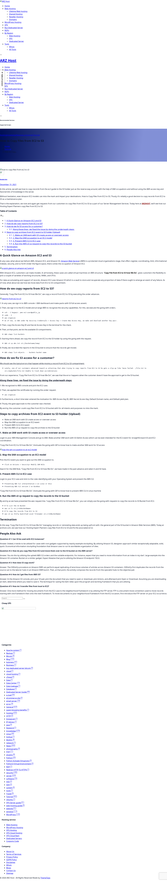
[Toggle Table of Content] (1, 216)
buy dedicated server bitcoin (19, 668)
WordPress (13, 814)
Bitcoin (10, 656)
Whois (11, 47)
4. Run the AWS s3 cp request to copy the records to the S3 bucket (42, 243)
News (18, 135)
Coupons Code (12, 841)
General (11, 707)
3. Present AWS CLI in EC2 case (26, 241)
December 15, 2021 (8, 184)
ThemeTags (45, 878)
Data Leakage (13, 686)
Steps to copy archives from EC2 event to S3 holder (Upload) (33, 232)
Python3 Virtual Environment (19, 764)
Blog (10, 659)
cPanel (10, 677)
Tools (7, 44)
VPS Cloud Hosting (14, 833)
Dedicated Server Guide (18, 692)
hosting (3, 135)
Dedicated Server (16, 41)
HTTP (9, 716)
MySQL (10, 740)
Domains (13, 19)
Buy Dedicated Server (14, 27)
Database (11, 689)
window (11, 811)
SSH (9, 785)
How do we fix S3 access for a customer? (25, 226)
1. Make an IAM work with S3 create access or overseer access (41, 235)
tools (9, 790)
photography (13, 749)
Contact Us (11, 870)
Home (7, 6)
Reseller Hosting (16, 17)
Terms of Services (13, 854)
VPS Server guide (15, 802)
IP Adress (11, 722)
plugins (10, 755)
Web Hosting (10, 8)
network (11, 743)
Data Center (13, 683)
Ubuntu (10, 799)
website (11, 808)
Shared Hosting (15, 14)
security (24, 135)
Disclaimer (10, 862)
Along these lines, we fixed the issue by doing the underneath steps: (43, 229)
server (30, 135)
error (9, 704)
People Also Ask (14, 249)
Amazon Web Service (70, 261)
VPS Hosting (11, 830)
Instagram (11, 719)
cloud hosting (13, 674)
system (10, 787)
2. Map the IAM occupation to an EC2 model (32, 238)
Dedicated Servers (14, 838)
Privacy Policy (12, 857)
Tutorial (36, 135)
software (11, 778)
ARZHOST (146, 203)
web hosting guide (15, 805)
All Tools (12, 49)
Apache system (13, 650)
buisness (11, 662)
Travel (10, 793)
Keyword (11, 728)
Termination (12, 246)
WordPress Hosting (13, 22)
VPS (6, 25)
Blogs (8, 868)
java (9, 725)
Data (9, 680)
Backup (10, 653)
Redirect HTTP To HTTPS (17, 770)
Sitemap (9, 873)
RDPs (7, 30)
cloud (9, 671)
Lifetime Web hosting (18, 11)
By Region (9, 33)
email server (13, 701)
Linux (10, 734)
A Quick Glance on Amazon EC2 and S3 (24, 220)
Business (11, 665)
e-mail (10, 695)
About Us (10, 851)
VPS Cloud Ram (12, 835)
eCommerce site (14, 698)
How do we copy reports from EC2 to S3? (25, 223)
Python (11, 758)
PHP (9, 752)
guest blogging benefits (17, 710)
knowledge (11, 135)
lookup (10, 737)
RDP (9, 767)
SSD (9, 781)
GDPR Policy (11, 859)
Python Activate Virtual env (19, 761)
